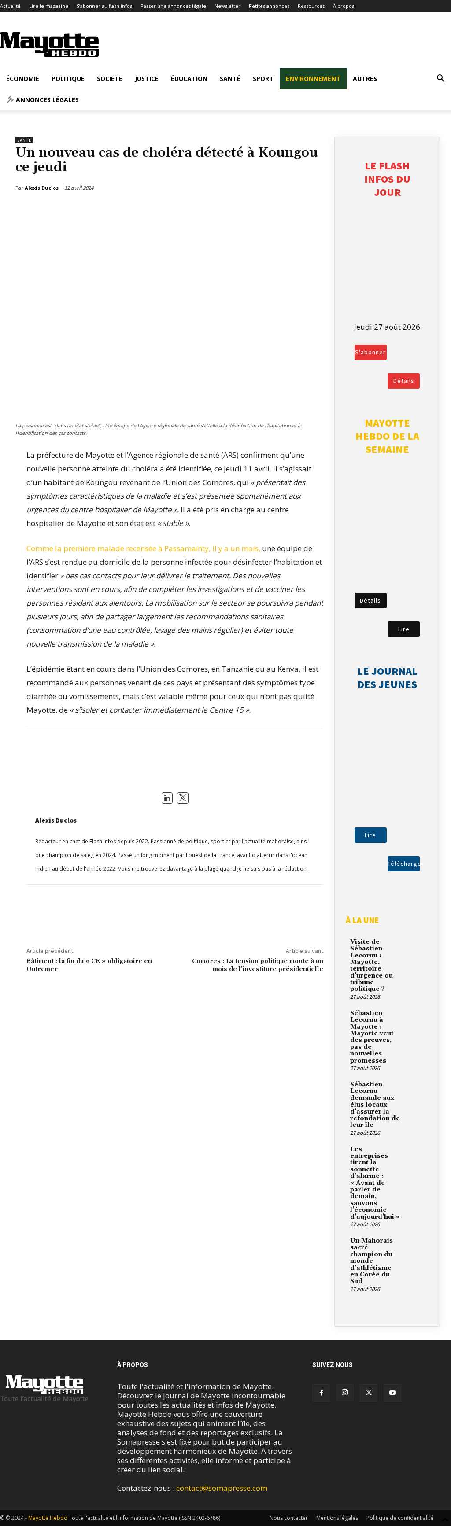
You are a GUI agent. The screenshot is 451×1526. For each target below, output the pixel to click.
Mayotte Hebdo (47, 1518)
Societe (109, 78)
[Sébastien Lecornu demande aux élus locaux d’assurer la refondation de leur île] (414, 1089)
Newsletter (227, 6)
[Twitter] (293, 210)
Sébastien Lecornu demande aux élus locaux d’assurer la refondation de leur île (375, 1105)
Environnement (313, 78)
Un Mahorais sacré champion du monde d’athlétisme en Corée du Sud (371, 1261)
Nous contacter (289, 1518)
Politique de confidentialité (399, 1518)
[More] (314, 210)
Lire (404, 629)
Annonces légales (46, 100)
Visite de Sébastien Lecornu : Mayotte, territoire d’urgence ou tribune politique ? (371, 965)
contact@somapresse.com (221, 1488)
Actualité (10, 6)
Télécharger (404, 864)
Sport (263, 78)
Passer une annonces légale (173, 6)
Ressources (311, 6)
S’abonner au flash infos (104, 6)
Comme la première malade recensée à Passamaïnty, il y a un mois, (143, 548)
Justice (147, 78)
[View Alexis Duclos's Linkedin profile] (167, 798)
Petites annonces (269, 6)
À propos (343, 6)
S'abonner (370, 352)
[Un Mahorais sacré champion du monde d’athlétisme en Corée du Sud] (414, 1245)
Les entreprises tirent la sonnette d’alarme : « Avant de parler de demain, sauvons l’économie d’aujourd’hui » (375, 1183)
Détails (403, 381)
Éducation (189, 78)
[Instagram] (345, 1392)
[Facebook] (273, 210)
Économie (22, 78)
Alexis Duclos (56, 820)
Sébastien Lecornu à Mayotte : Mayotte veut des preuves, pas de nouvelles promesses (372, 1037)
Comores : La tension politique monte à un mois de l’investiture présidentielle (257, 965)
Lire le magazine (48, 6)
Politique (68, 78)
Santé (230, 78)
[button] (440, 79)
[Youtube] (392, 1393)
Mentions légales (337, 1518)
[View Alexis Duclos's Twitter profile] (183, 798)
